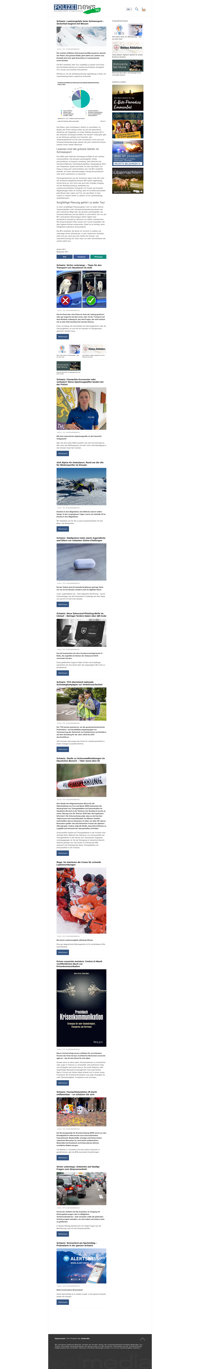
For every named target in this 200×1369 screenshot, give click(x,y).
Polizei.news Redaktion (72, 49)
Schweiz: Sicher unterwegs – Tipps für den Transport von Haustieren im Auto (79, 266)
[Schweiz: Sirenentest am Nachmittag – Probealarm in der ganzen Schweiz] (81, 1265)
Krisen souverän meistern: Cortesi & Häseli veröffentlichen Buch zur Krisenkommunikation (79, 964)
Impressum (60, 1338)
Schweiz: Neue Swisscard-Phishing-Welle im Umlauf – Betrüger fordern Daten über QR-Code (81, 614)
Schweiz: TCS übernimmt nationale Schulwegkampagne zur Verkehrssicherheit (79, 683)
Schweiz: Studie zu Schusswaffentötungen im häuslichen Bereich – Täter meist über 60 (81, 759)
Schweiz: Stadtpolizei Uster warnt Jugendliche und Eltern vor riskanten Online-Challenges (81, 539)
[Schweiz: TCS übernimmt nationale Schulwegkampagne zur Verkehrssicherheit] (81, 704)
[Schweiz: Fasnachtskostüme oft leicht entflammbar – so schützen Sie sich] (81, 1111)
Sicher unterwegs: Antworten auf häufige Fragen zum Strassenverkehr (78, 1167)
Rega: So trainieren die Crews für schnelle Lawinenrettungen (79, 863)
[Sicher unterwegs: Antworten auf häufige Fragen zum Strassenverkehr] (81, 1188)
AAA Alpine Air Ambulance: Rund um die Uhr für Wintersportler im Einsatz (80, 463)
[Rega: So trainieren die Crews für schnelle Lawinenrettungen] (81, 901)
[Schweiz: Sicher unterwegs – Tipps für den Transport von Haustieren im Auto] (81, 289)
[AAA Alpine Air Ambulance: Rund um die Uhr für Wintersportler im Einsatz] (81, 486)
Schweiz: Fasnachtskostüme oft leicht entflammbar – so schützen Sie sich (77, 1093)
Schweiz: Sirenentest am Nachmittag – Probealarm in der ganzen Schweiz (77, 1244)
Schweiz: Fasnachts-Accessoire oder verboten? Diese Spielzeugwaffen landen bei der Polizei (80, 382)
